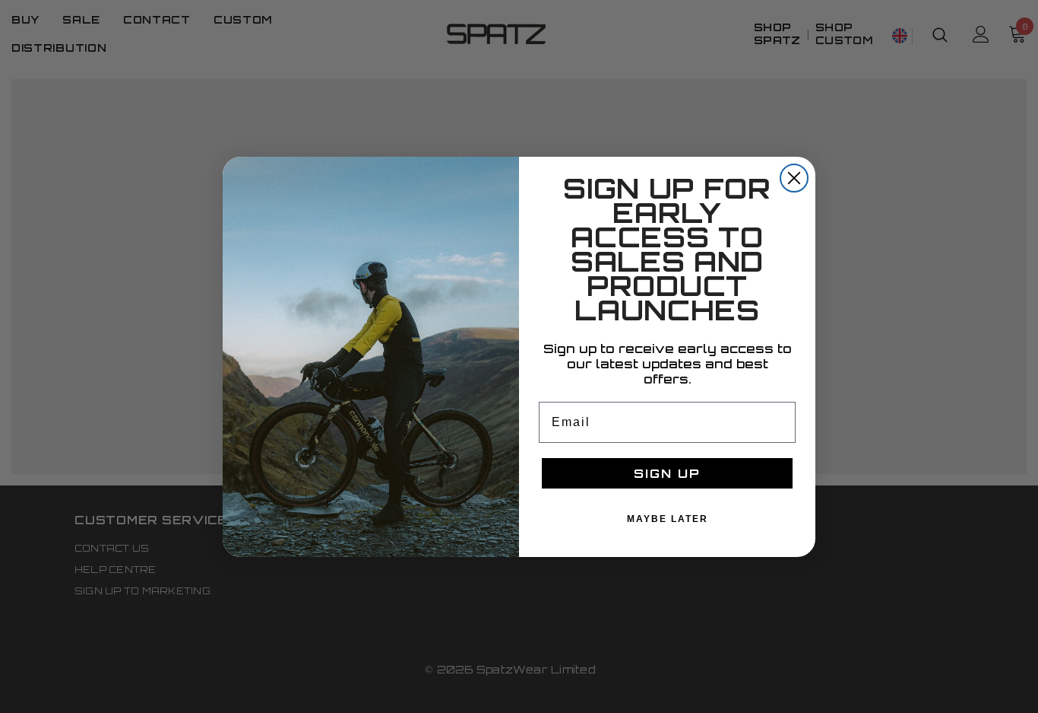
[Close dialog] (794, 178)
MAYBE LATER (667, 519)
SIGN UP (667, 473)
